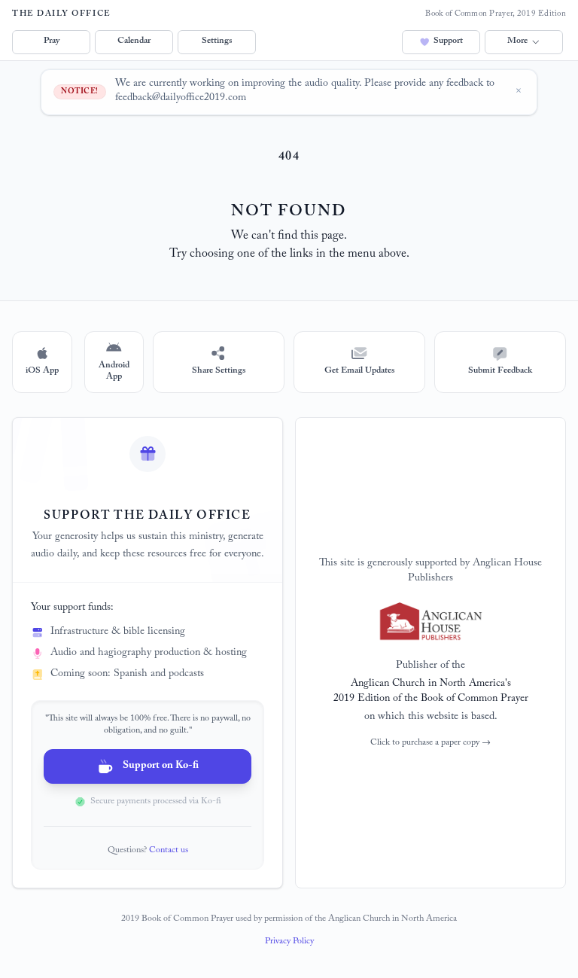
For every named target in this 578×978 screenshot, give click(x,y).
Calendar (134, 41)
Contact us (168, 850)
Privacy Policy (289, 941)
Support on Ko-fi (161, 766)
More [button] (517, 41)
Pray (51, 41)
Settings (217, 41)
